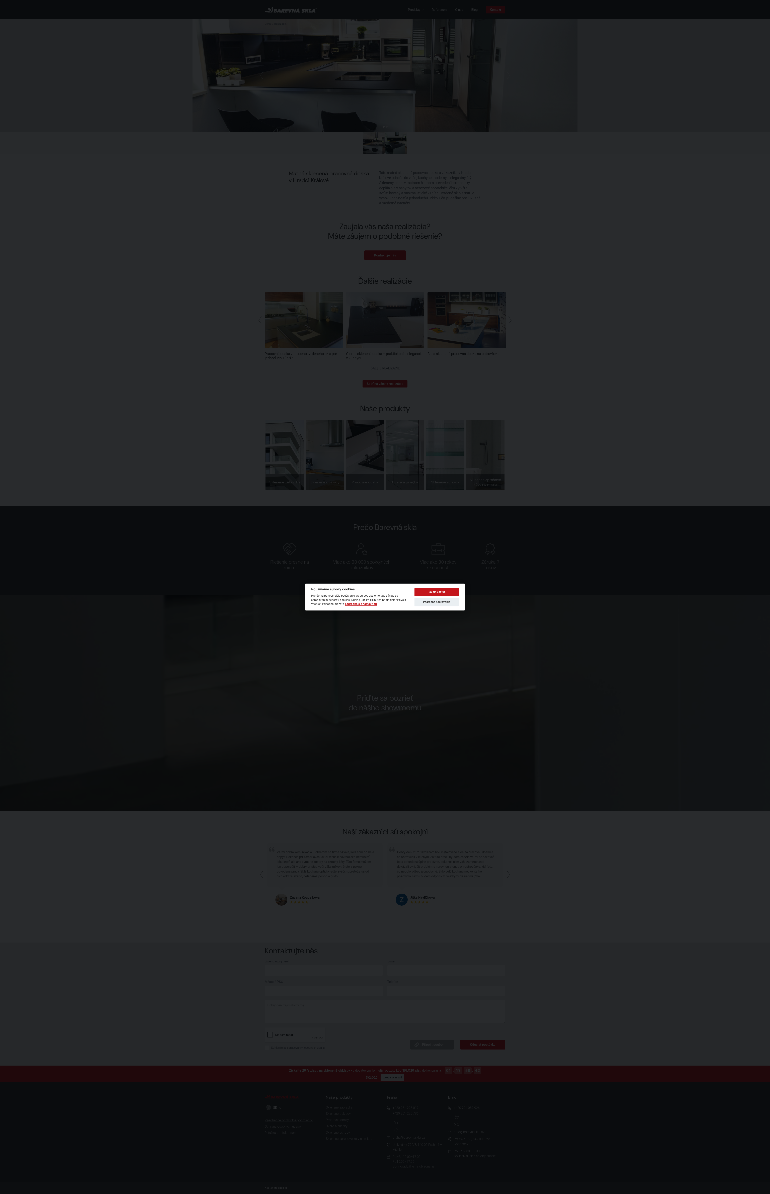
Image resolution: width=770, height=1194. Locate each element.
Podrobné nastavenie (436, 601)
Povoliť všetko (437, 591)
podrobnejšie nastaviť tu (361, 603)
